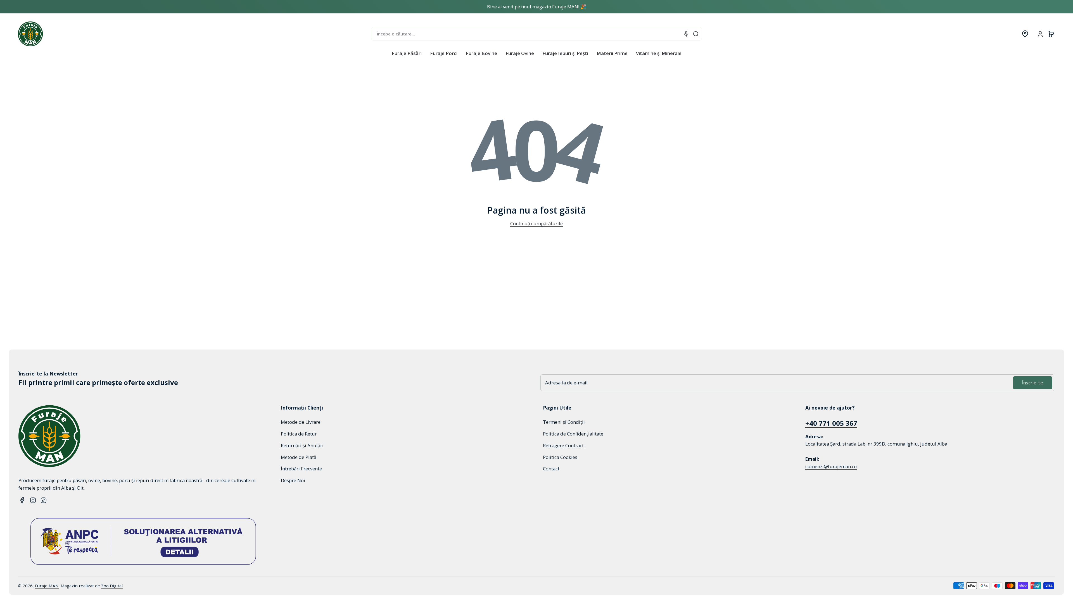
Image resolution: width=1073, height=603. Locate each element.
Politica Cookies (560, 457)
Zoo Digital (112, 585)
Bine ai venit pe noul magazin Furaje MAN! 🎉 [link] (536, 6)
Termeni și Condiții (564, 422)
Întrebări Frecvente (301, 468)
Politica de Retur (299, 433)
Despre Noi (293, 480)
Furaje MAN (47, 585)
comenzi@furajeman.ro (831, 466)
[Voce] (686, 33)
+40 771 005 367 (831, 423)
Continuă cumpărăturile (536, 223)
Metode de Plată (298, 457)
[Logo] (30, 33)
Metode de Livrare (301, 422)
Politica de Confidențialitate (573, 433)
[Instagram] (33, 500)
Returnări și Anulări (302, 445)
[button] (1025, 33)
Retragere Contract (563, 445)
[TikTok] (43, 500)
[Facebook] (22, 500)
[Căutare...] (695, 33)
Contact (551, 468)
